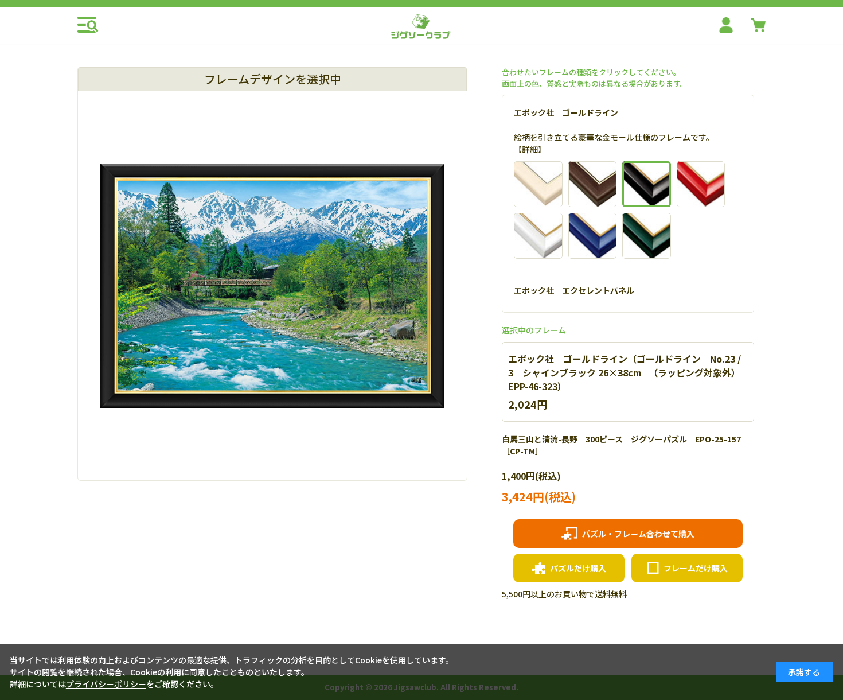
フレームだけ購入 (696, 568)
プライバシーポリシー (106, 684)
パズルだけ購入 (578, 568)
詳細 (530, 149)
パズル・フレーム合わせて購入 (638, 533)
